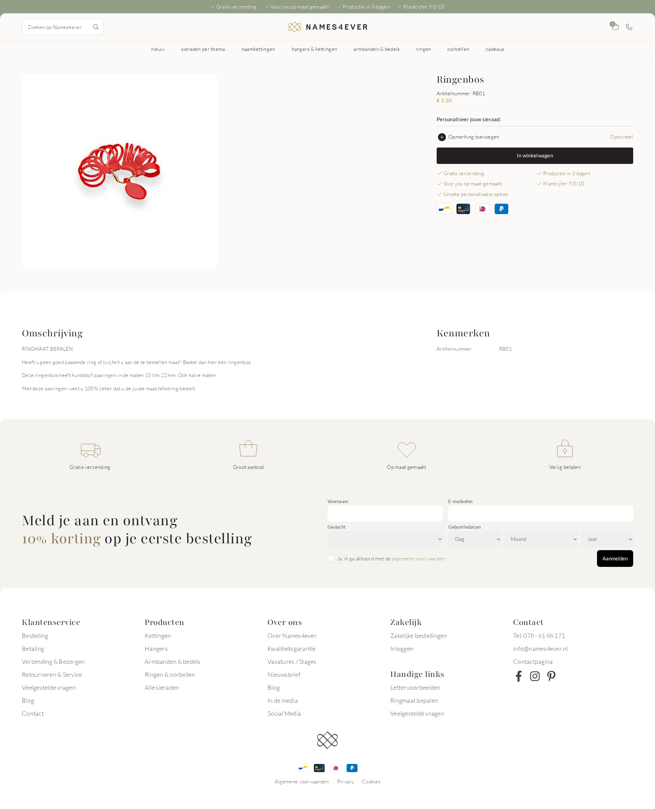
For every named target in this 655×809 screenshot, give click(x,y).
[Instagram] (534, 676)
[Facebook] (518, 676)
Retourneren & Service (52, 674)
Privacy (345, 781)
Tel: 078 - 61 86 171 (539, 635)
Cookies (371, 781)
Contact (33, 713)
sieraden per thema (203, 49)
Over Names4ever (292, 635)
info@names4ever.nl (540, 648)
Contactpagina (533, 661)
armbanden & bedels (376, 49)
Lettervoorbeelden (415, 687)
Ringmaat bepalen (414, 700)
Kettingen (158, 635)
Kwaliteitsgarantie (291, 648)
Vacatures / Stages (292, 661)
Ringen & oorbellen (170, 674)
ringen (423, 49)
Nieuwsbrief (284, 674)
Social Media (284, 713)
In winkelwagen (535, 155)
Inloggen (401, 648)
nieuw (158, 49)
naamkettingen (258, 49)
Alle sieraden (162, 687)
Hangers (156, 648)
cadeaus (495, 49)
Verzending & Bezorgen (53, 661)
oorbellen (458, 49)
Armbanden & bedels (173, 661)
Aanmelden (615, 558)
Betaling (33, 648)
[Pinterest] (551, 676)
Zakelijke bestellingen (418, 635)
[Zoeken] (95, 27)
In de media (282, 700)
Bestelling (35, 635)
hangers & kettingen (314, 49)
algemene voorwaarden (418, 558)
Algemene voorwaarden (302, 781)
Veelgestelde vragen (49, 687)
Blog (28, 700)
